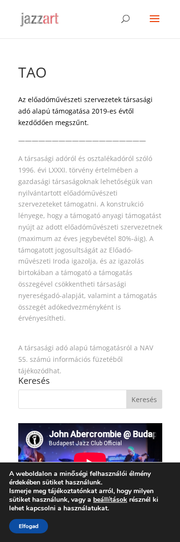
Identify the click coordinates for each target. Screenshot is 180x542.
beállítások (110, 500)
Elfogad (28, 526)
